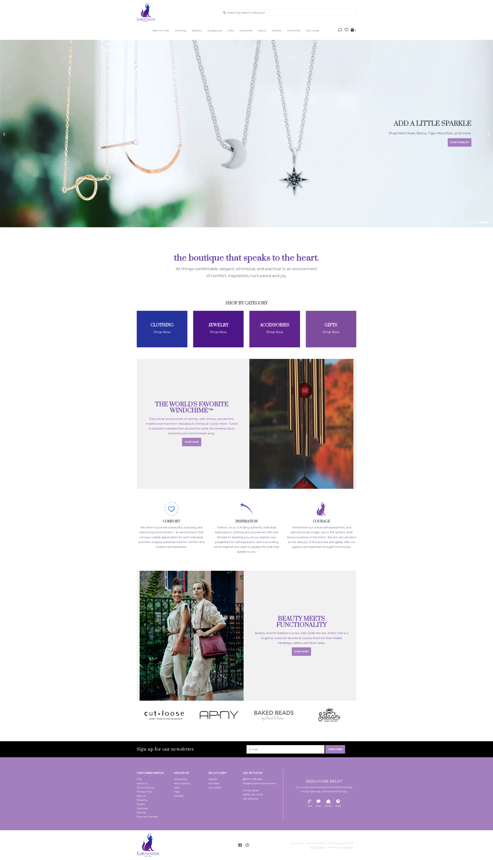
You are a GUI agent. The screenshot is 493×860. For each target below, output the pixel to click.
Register (213, 779)
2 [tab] (473, 222)
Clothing (180, 30)
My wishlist (215, 787)
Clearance (246, 30)
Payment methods (147, 816)
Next (480, 134)
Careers (277, 30)
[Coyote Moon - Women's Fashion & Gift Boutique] (176, 12)
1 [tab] (462, 222)
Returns (141, 795)
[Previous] (139, 715)
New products (181, 783)
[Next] (354, 715)
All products (180, 779)
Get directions (250, 798)
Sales (176, 787)
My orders (214, 783)
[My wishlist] (346, 30)
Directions (293, 30)
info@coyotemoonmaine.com (259, 783)
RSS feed (179, 795)
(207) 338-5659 (253, 779)
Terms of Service (145, 787)
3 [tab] (484, 222)
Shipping (142, 799)
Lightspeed (347, 847)
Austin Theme (317, 847)
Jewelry (197, 30)
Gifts (231, 30)
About (262, 30)
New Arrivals (161, 30)
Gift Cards (312, 30)
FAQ (139, 779)
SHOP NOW (462, 142)
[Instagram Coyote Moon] (247, 845)
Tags (176, 791)
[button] (340, 30)
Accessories (215, 30)
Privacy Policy (145, 791)
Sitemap (141, 812)
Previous (12, 134)
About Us (142, 783)
